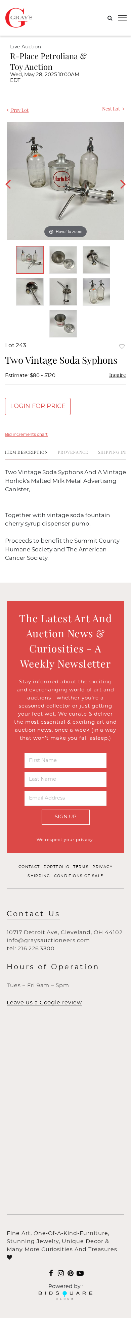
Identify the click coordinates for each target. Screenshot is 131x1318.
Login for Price (38, 406)
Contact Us (33, 913)
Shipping (39, 876)
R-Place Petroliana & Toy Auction (48, 61)
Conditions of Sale (78, 876)
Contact (29, 867)
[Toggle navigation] (122, 18)
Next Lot (111, 108)
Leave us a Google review (44, 1002)
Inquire (117, 374)
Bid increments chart (26, 435)
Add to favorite (122, 346)
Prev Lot (19, 110)
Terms (81, 867)
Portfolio (57, 867)
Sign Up (66, 816)
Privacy (102, 867)
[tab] (26, 454)
